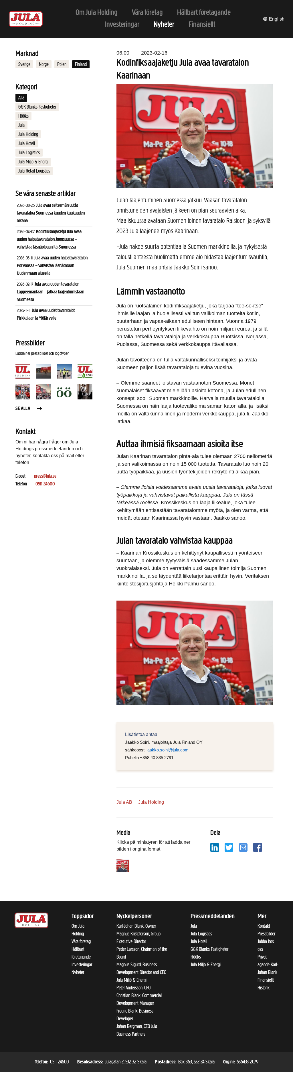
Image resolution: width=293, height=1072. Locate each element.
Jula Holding (28, 134)
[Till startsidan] (26, 19)
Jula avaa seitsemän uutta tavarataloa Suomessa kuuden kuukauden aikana (51, 213)
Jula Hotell (26, 143)
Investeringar (82, 964)
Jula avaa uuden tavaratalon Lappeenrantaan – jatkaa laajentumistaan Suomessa (50, 292)
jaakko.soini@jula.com (167, 750)
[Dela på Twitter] (229, 847)
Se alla (22, 408)
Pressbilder (266, 933)
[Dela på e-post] (243, 847)
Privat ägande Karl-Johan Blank (268, 964)
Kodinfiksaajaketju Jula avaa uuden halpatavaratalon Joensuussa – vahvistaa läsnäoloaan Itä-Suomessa (49, 239)
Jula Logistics (29, 152)
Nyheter (78, 972)
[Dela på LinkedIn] (214, 847)
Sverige (24, 64)
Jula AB (124, 802)
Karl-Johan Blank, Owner (136, 926)
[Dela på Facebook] (257, 847)
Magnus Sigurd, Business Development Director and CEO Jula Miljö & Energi (141, 972)
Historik (264, 987)
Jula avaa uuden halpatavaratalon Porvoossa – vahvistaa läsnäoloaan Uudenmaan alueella (52, 266)
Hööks (23, 116)
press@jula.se (45, 476)
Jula (21, 125)
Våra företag (81, 941)
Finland (81, 64)
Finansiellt (266, 980)
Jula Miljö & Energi (33, 161)
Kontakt (264, 926)
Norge (44, 64)
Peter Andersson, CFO (133, 987)
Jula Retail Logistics (34, 170)
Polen (61, 64)
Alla (21, 97)
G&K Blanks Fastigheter (37, 106)
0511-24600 (45, 484)
